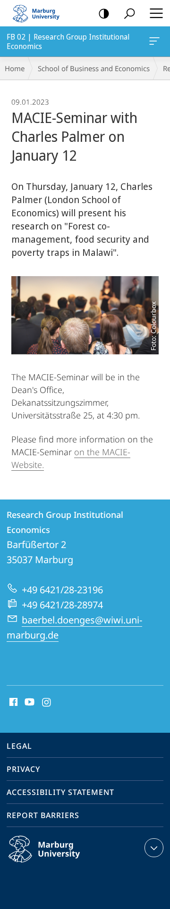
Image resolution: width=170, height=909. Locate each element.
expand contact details (153, 847)
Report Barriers (43, 815)
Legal (19, 746)
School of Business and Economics (94, 68)
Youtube (28, 702)
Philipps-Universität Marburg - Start (40, 13)
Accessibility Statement (60, 792)
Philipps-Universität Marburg (62, 864)
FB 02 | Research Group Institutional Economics (156, 41)
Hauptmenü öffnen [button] (156, 13)
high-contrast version (104, 13)
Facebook (12, 702)
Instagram (47, 702)
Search (129, 13)
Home (15, 68)
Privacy (23, 769)
